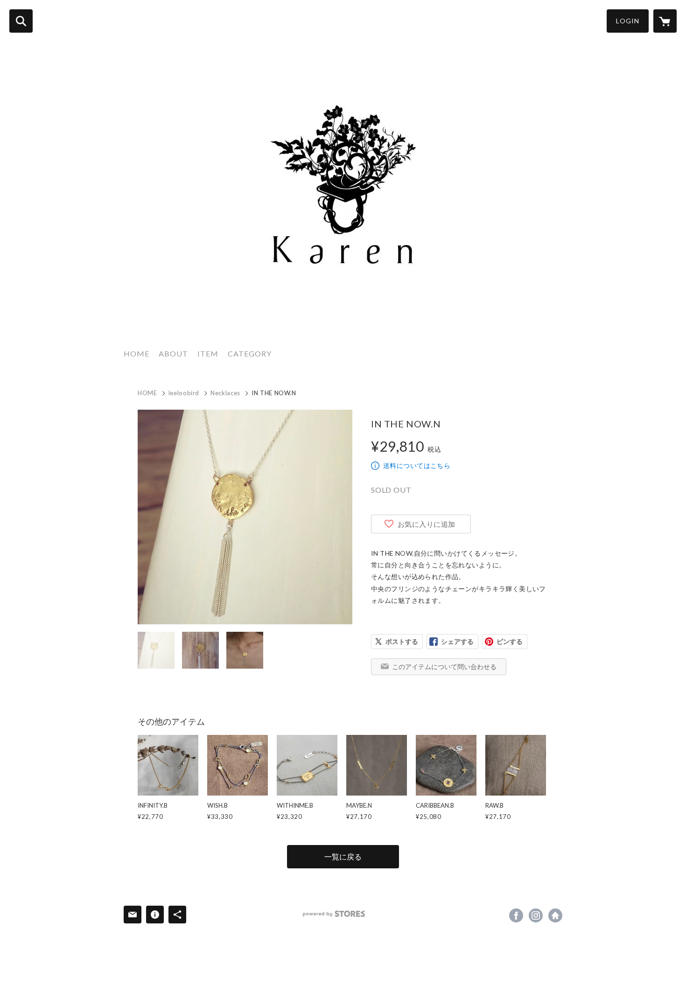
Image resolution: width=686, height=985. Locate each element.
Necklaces (225, 393)
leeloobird (184, 393)
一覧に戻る (343, 856)
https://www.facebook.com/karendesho (516, 915)
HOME (136, 353)
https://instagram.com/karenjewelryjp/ (536, 915)
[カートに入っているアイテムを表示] (665, 21)
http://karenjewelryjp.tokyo (555, 915)
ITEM (207, 353)
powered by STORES (334, 913)
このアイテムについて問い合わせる (444, 667)
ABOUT (173, 353)
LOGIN (627, 21)
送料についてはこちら (416, 465)
